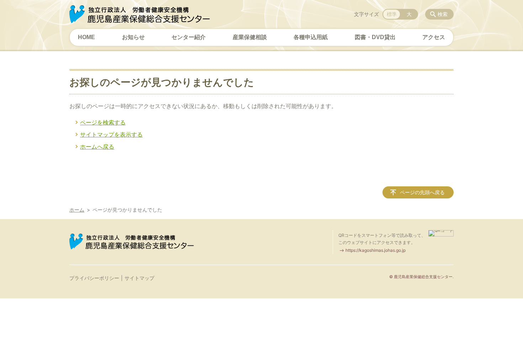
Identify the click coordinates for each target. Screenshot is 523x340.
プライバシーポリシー (94, 278)
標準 (392, 14)
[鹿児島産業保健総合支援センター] (139, 14)
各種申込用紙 (311, 37)
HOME (86, 37)
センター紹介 (188, 37)
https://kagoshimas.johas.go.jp (375, 250)
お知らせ (133, 37)
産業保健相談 (250, 37)
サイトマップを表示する (111, 134)
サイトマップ (139, 278)
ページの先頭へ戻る (422, 192)
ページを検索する (103, 122)
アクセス (433, 37)
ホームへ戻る (97, 146)
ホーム (76, 210)
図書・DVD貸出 (375, 37)
